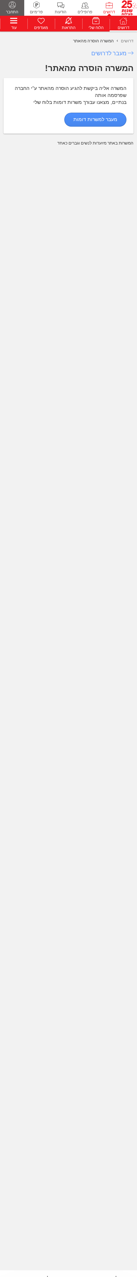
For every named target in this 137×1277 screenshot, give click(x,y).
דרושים (109, 12)
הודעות (60, 12)
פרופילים (85, 12)
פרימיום (36, 12)
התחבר (12, 12)
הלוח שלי (96, 28)
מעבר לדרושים (108, 53)
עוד (14, 28)
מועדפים (41, 28)
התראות (69, 28)
